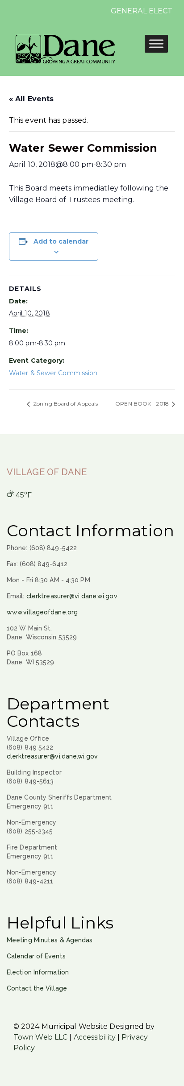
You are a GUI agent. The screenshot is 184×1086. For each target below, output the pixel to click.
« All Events (31, 99)
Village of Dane (47, 472)
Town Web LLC (40, 1037)
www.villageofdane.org (42, 612)
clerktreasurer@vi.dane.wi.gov (71, 596)
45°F (23, 495)
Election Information (38, 972)
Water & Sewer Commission (53, 373)
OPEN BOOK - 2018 (142, 403)
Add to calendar (60, 241)
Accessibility (95, 1037)
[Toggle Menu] (156, 43)
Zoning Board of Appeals (65, 403)
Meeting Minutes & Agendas (50, 940)
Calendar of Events (36, 956)
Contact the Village (37, 988)
